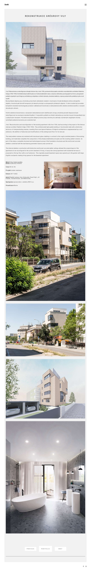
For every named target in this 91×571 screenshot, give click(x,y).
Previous (30, 548)
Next (60, 548)
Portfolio (45, 548)
